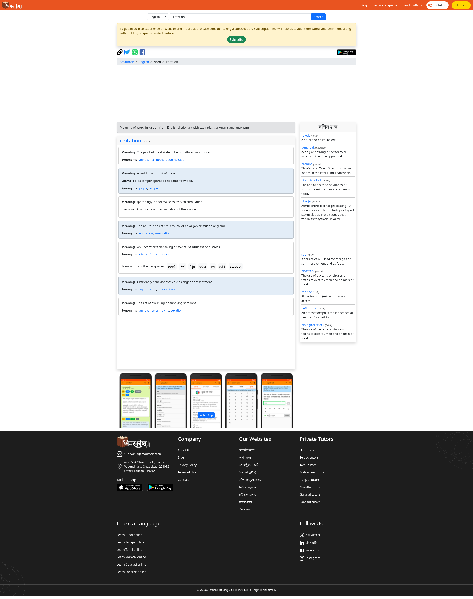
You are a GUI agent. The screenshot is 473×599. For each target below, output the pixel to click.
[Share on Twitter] (127, 52)
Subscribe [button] (237, 40)
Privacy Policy (187, 465)
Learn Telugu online (130, 542)
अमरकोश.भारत (246, 450)
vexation (180, 160)
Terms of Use (187, 472)
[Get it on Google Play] (346, 52)
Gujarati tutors (310, 494)
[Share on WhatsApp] (135, 52)
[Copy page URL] (120, 52)
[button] (130, 400)
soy (303, 255)
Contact (183, 480)
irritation (130, 140)
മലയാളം (235, 267)
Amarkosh (127, 62)
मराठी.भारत (245, 457)
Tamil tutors (308, 465)
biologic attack (311, 180)
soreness (162, 254)
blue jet (306, 201)
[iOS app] (130, 487)
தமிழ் (222, 267)
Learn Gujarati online (131, 564)
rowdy (305, 135)
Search (318, 17)
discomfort (147, 254)
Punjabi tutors (310, 480)
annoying (162, 310)
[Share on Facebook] (142, 52)
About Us (184, 450)
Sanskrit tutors (310, 502)
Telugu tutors (309, 457)
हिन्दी (182, 267)
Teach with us (412, 5)
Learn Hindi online (129, 535)
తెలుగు (172, 267)
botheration (164, 160)
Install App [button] (206, 415)
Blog (364, 5)
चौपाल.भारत (245, 509)
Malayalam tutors (312, 472)
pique (143, 188)
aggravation (147, 289)
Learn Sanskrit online (131, 572)
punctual (307, 147)
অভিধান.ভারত (245, 502)
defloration (309, 308)
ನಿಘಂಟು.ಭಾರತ (247, 487)
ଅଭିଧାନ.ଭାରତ (247, 494)
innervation (162, 233)
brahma (306, 164)
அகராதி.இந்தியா (249, 472)
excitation (146, 233)
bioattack (307, 271)
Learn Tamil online (129, 550)
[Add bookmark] (154, 141)
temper (154, 188)
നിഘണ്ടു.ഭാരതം (250, 480)
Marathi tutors (310, 487)
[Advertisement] (236, 94)
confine (306, 292)
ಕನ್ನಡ (192, 267)
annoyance (147, 160)
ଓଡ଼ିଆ (202, 267)
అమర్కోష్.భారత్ (248, 465)
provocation (166, 289)
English (144, 62)
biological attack (312, 325)
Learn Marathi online (131, 557)
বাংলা (212, 267)
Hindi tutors (308, 450)
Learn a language (385, 5)
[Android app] (160, 487)
